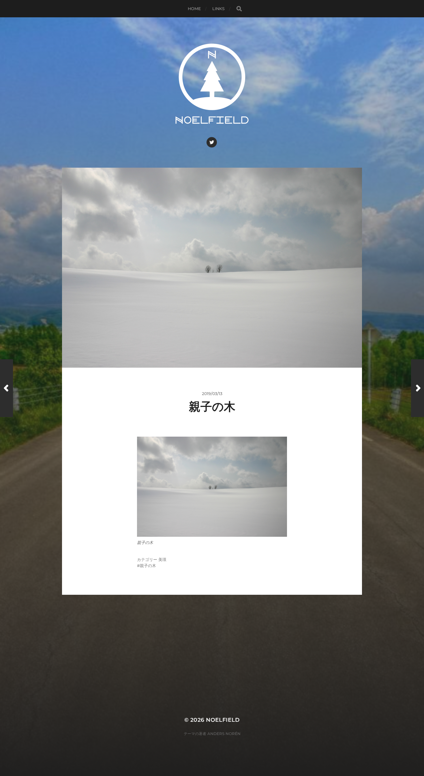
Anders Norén (224, 733)
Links (218, 8)
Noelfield (223, 720)
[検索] (239, 9)
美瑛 (162, 559)
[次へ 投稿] (417, 388)
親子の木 (148, 565)
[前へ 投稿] (6, 388)
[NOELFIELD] (212, 84)
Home (194, 8)
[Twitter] (212, 142)
